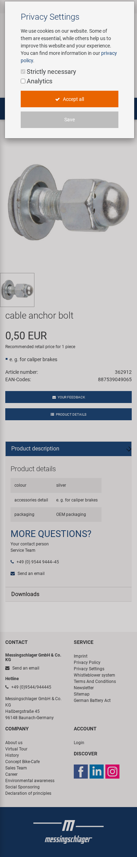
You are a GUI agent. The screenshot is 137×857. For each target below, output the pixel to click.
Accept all (73, 99)
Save (69, 119)
